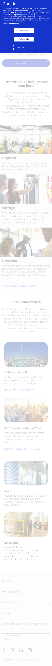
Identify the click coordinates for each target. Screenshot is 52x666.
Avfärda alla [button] (24, 39)
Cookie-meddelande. (11, 23)
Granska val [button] (21, 47)
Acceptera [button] (24, 30)
